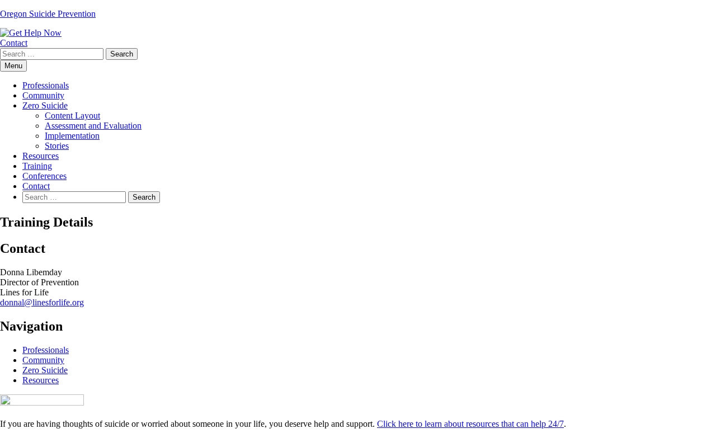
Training (37, 166)
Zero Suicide (45, 105)
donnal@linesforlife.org (42, 302)
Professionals (45, 85)
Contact (13, 43)
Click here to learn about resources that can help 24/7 (470, 423)
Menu (13, 66)
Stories (57, 145)
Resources (40, 156)
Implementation (72, 135)
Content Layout (72, 115)
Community (43, 95)
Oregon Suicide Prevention (48, 13)
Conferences (44, 176)
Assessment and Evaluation (93, 125)
